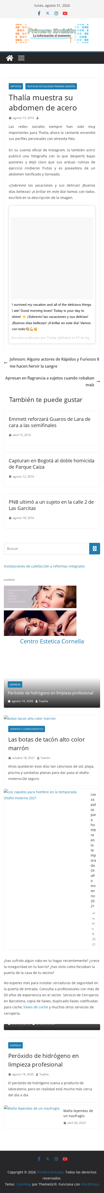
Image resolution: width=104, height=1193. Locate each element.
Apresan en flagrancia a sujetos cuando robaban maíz (49, 381)
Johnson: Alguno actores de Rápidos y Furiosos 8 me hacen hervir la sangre (54, 362)
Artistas (16, 86)
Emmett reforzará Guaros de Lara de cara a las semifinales (49, 422)
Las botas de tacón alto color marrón (46, 718)
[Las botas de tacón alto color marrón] (52, 694)
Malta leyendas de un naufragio (78, 1088)
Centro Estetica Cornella (52, 641)
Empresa (15, 1020)
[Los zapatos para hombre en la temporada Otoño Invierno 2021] (45, 844)
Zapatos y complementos (26, 704)
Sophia (44, 1049)
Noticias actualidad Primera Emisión (51, 86)
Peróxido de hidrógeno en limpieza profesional (43, 1035)
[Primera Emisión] (9, 58)
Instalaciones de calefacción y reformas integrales (44, 566)
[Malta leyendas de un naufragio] (31, 1092)
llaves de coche (35, 982)
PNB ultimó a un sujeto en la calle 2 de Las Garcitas (51, 505)
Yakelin (45, 733)
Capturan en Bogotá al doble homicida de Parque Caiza (51, 463)
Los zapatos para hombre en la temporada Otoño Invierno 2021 (93, 825)
